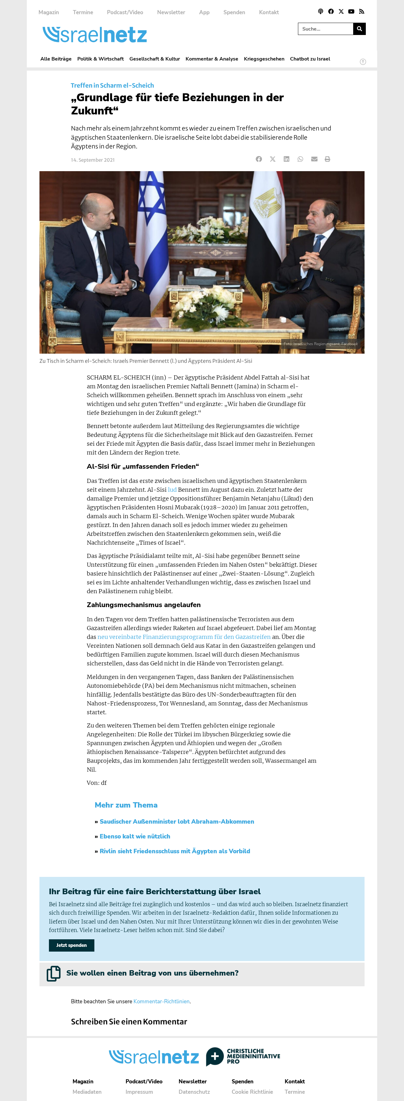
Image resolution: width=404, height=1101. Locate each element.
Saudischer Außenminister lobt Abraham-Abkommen (177, 822)
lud (172, 489)
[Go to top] (363, 64)
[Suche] (359, 29)
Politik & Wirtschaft (100, 58)
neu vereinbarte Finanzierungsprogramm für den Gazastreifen (184, 637)
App (204, 12)
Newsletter (171, 12)
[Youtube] (351, 11)
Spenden (234, 12)
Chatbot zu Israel (310, 58)
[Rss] (362, 11)
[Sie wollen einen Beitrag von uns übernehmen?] (54, 974)
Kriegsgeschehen (264, 58)
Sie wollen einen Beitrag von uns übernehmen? (152, 973)
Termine (83, 12)
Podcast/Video (125, 12)
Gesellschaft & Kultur (154, 58)
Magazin (49, 12)
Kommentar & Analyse (212, 58)
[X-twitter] (341, 11)
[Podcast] (321, 11)
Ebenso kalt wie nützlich (135, 836)
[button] (259, 159)
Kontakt (269, 12)
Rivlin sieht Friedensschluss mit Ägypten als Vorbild (175, 851)
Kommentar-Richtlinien (162, 1001)
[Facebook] (331, 11)
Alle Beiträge (56, 58)
